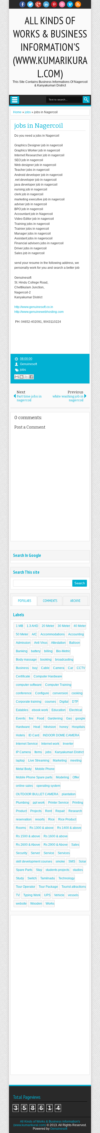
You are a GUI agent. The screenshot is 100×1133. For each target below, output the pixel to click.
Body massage (26, 659)
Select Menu (14, 100)
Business (22, 668)
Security (21, 853)
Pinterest (54, 4)
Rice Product (67, 819)
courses (50, 701)
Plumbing (22, 802)
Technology (66, 878)
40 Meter (80, 626)
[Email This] (16, 376)
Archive (75, 601)
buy (34, 668)
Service (49, 853)
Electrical (75, 710)
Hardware (23, 727)
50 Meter (22, 634)
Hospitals (78, 727)
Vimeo (70, 4)
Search (86, 99)
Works (50, 903)
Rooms (21, 828)
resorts (40, 819)
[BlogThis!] (21, 376)
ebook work (40, 710)
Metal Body (24, 769)
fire (31, 718)
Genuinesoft (58, 1128)
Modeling (62, 777)
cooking (77, 693)
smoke (60, 861)
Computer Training (58, 685)
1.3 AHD (32, 626)
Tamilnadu (47, 878)
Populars (24, 601)
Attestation (58, 643)
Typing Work (32, 895)
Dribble (62, 4)
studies (78, 870)
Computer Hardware (48, 676)
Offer (76, 777)
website (21, 903)
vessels (73, 895)
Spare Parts (24, 870)
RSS (78, 4)
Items (38, 752)
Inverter (68, 743)
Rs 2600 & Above (28, 844)
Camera (58, 668)
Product (21, 811)
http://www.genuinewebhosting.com (39, 312)
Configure (42, 693)
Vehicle (59, 895)
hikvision (50, 727)
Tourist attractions (74, 887)
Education (59, 710)
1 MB (19, 626)
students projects (57, 870)
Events (20, 718)
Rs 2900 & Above (56, 844)
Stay (39, 870)
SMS (71, 861)
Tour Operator (25, 887)
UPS (47, 895)
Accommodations (53, 634)
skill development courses (34, 861)
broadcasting (64, 659)
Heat (36, 727)
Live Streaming (38, 760)
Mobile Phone (45, 769)
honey (63, 727)
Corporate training (28, 701)
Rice (51, 819)
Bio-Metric (63, 651)
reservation (24, 819)
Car (70, 668)
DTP (75, 701)
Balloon (74, 643)
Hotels (20, 735)
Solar (82, 861)
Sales (75, 844)
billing (48, 651)
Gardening (55, 718)
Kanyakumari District (69, 752)
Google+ (38, 4)
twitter (30, 4)
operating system (48, 786)
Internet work (50, 743)
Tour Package (48, 887)
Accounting (76, 634)
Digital (63, 701)
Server (35, 853)
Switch (32, 878)
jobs (23, 369)
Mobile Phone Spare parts (34, 777)
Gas (69, 718)
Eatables (22, 710)
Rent (48, 811)
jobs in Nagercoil (38, 125)
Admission (23, 643)
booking (46, 659)
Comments (50, 601)
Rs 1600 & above (56, 836)
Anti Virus (40, 643)
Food (40, 718)
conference (24, 693)
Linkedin (46, 4)
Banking (21, 651)
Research (75, 811)
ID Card (33, 735)
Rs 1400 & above (69, 828)
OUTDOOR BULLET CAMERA (37, 794)
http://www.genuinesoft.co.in (33, 307)
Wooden (36, 903)
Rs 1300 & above (41, 828)
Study (20, 878)
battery (36, 651)
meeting (76, 760)
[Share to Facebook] (31, 376)
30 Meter (64, 626)
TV (18, 895)
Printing (77, 802)
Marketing (60, 760)
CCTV (81, 668)
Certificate (23, 676)
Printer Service (58, 802)
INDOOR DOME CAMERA (61, 735)
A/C (34, 634)
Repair (60, 811)
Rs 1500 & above (28, 836)
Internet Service (27, 743)
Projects (36, 811)
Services (64, 853)
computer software (29, 685)
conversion (60, 693)
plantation (69, 794)
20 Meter (48, 626)
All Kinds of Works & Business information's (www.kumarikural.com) (50, 47)
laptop (20, 760)
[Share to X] (26, 376)
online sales (24, 786)
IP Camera (23, 752)
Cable (45, 668)
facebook (22, 4)
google (80, 718)
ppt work (39, 802)
